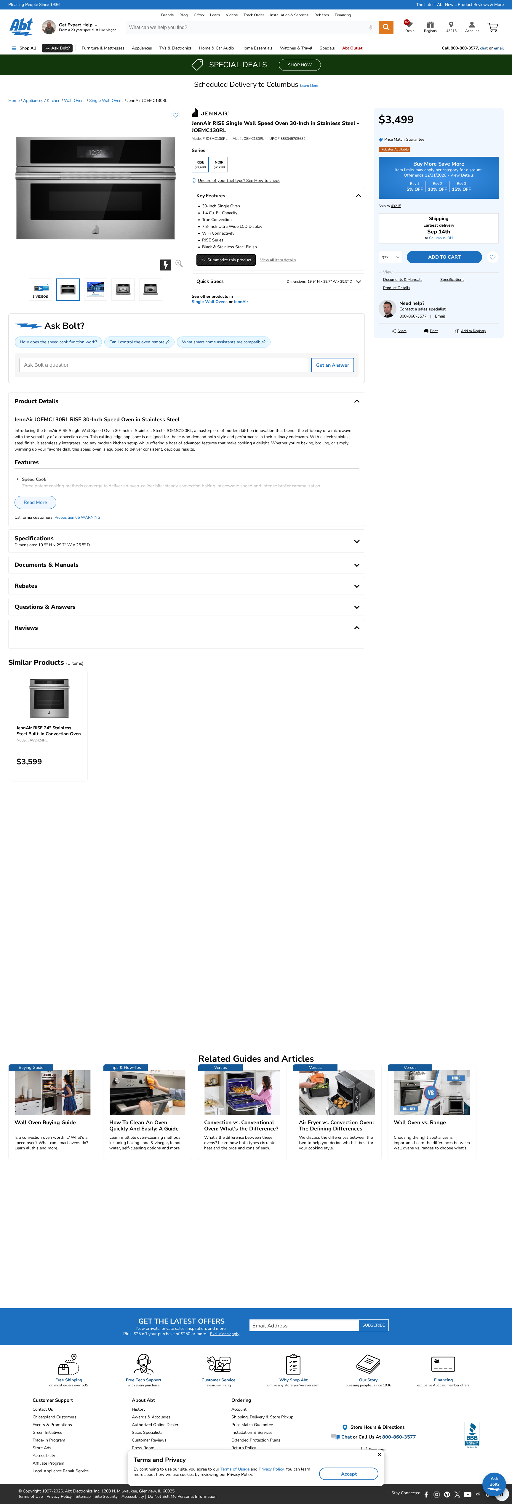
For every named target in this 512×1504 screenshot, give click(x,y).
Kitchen (53, 100)
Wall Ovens (75, 100)
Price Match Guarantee (252, 1425)
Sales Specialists (147, 1432)
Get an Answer (332, 365)
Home (257, 48)
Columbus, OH (441, 238)
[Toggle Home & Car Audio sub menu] (236, 48)
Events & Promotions (52, 1425)
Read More (35, 502)
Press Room (143, 1448)
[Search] (386, 27)
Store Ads (42, 1448)
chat (484, 48)
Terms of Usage (234, 1469)
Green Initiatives (47, 1432)
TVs (175, 48)
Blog (184, 15)
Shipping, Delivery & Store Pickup (262, 1417)
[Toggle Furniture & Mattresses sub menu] (127, 48)
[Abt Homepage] (21, 27)
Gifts (198, 15)
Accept (349, 1474)
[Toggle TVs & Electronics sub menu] (194, 48)
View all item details (278, 260)
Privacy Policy (271, 1469)
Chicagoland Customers (54, 1417)
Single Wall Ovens (106, 100)
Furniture (103, 48)
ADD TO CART (444, 257)
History (138, 1409)
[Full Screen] (179, 263)
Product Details (396, 288)
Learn (215, 15)
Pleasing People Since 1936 (34, 4)
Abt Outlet (352, 48)
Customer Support (53, 1400)
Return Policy (243, 1448)
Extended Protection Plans (255, 1440)
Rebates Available (395, 149)
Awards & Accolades (151, 1417)
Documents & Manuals (402, 279)
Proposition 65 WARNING (77, 517)
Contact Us (43, 1409)
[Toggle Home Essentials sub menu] (275, 48)
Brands (167, 15)
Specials (327, 48)
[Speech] (370, 27)
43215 (396, 206)
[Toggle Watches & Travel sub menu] (314, 48)
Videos (232, 15)
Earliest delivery (438, 229)
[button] (256, 84)
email (499, 48)
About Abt (143, 1400)
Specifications (452, 279)
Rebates (321, 15)
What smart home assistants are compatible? (223, 342)
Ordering (241, 1400)
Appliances (142, 48)
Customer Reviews (149, 1440)
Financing (343, 15)
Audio (216, 48)
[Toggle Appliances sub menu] (154, 48)
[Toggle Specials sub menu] (337, 48)
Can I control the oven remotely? (139, 342)
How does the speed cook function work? (58, 342)
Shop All (28, 48)
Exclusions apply (224, 1334)
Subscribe (373, 1325)
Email (440, 316)
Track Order (254, 15)
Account (239, 1409)
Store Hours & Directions (377, 1427)
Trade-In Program (49, 1440)
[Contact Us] (387, 316)
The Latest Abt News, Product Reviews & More (460, 4)
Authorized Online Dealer (155, 1425)
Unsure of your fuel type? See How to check (239, 180)
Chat (346, 1436)
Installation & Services (289, 15)
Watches (296, 48)
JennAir (241, 302)
